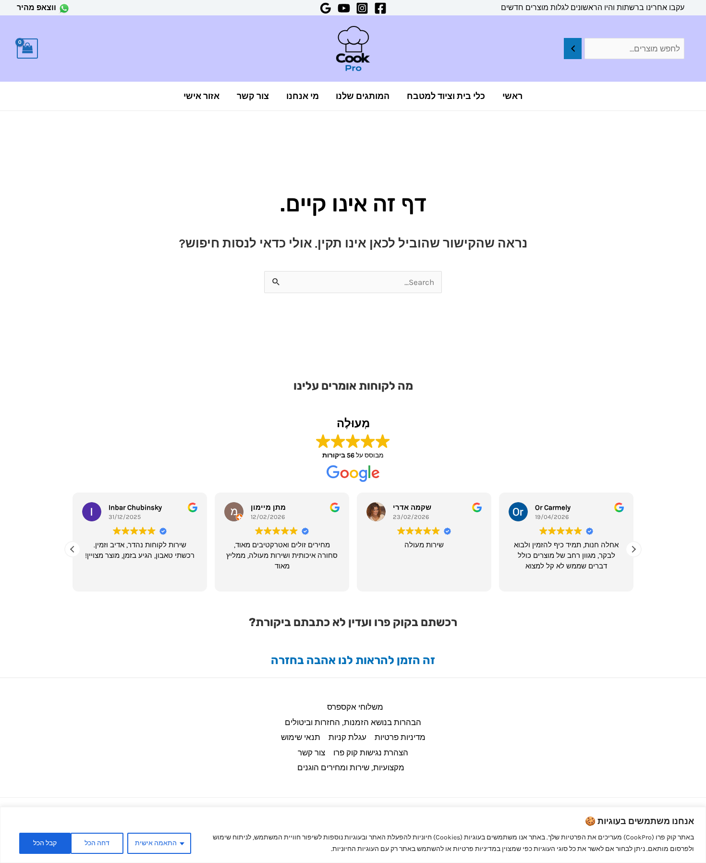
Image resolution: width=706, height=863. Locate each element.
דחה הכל (97, 843)
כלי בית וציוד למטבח (446, 96)
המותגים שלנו (363, 96)
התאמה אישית (156, 843)
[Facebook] (380, 8)
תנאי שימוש (300, 737)
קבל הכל (45, 843)
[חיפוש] (573, 49)
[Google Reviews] (325, 8)
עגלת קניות (347, 737)
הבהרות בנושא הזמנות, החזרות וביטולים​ (353, 722)
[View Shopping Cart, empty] (27, 48)
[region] (353, 835)
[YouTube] (344, 8)
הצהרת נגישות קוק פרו (370, 752)
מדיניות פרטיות (400, 737)
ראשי (512, 96)
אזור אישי (201, 96)
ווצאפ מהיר (36, 7)
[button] (633, 549)
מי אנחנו (302, 96)
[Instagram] (362, 8)
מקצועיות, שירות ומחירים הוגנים (350, 767)
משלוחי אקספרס (355, 707)
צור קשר (253, 96)
